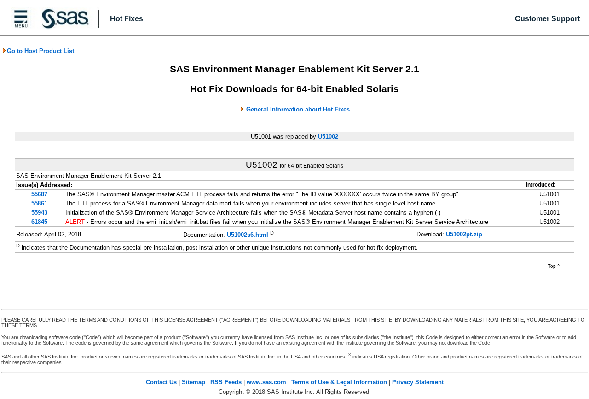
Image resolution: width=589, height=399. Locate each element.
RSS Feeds (226, 382)
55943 (39, 212)
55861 (39, 203)
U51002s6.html (247, 234)
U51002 (328, 136)
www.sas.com (266, 382)
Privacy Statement (418, 382)
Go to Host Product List (40, 50)
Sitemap (193, 382)
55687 (39, 194)
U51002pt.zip (464, 234)
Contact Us (161, 382)
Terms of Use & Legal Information (339, 382)
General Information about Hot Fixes (298, 109)
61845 (39, 221)
